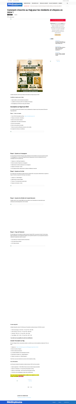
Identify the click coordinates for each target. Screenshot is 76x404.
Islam (8, 14)
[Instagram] (58, 0)
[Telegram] (59, 0)
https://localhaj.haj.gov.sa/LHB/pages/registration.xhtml (27, 347)
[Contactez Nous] (63, 402)
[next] (68, 6)
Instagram (54, 402)
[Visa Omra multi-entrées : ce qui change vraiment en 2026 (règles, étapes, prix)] (52, 42)
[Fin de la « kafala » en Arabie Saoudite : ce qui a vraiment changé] (52, 54)
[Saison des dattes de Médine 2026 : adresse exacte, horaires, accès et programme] (52, 48)
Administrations (57, 40)
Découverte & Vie (57, 46)
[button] (67, 3)
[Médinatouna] (8, 17)
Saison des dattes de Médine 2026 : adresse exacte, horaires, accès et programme (60, 48)
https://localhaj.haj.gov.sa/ (29, 116)
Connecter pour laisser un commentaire (24, 397)
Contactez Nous (66, 402)
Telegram (59, 402)
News (11, 14)
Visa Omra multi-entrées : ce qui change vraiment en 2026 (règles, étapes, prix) (60, 42)
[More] (68, 17)
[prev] (66, 6)
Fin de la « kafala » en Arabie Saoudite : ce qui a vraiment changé (60, 54)
